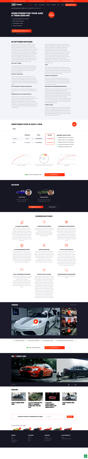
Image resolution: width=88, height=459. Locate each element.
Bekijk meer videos (73, 304)
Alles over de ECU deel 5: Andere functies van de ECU (35, 405)
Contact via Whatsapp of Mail (34, 347)
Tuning (35, 4)
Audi (20, 8)
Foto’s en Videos (42, 4)
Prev (69, 385)
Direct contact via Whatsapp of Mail (21, 30)
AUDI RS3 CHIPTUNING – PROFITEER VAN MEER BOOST (50, 405)
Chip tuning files (47, 440)
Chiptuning (30, 4)
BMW (12, 438)
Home (12, 8)
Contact (62, 4)
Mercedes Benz (14, 440)
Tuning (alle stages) (48, 438)
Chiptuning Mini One (68, 403)
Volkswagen (13, 441)
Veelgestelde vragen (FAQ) (66, 438)
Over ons (29, 437)
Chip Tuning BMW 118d (17, 403)
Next (75, 385)
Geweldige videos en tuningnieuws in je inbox (30, 416)
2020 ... (26, 8)
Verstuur (70, 416)
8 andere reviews (52, 207)
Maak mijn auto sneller (71, 4)
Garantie (48, 4)
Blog (58, 4)
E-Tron (22, 8)
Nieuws (29, 440)
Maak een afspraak (54, 174)
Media (29, 438)
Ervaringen (54, 4)
